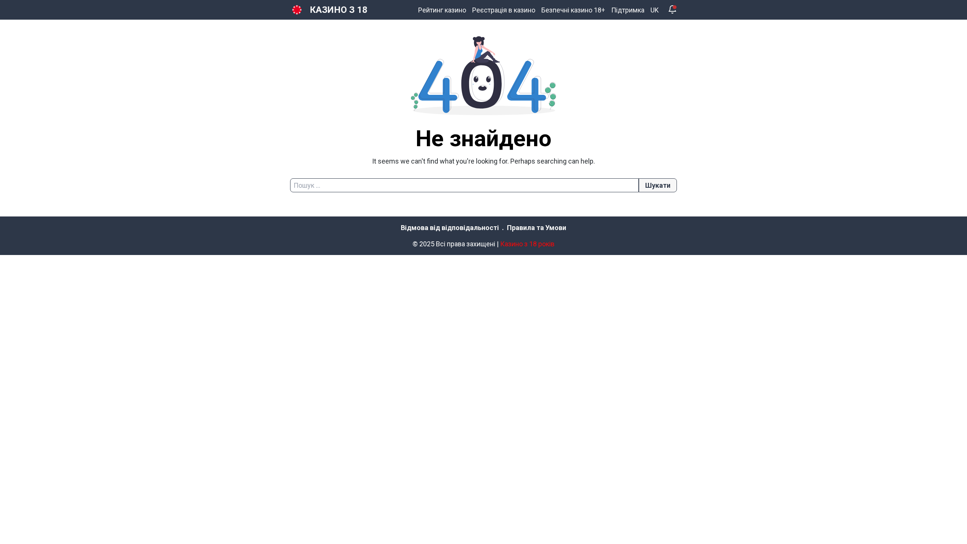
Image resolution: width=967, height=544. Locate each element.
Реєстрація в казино (503, 10)
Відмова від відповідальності (450, 228)
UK (654, 10)
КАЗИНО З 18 (339, 10)
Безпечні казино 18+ (573, 10)
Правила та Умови (536, 228)
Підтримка (627, 10)
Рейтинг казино (442, 10)
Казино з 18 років (527, 244)
